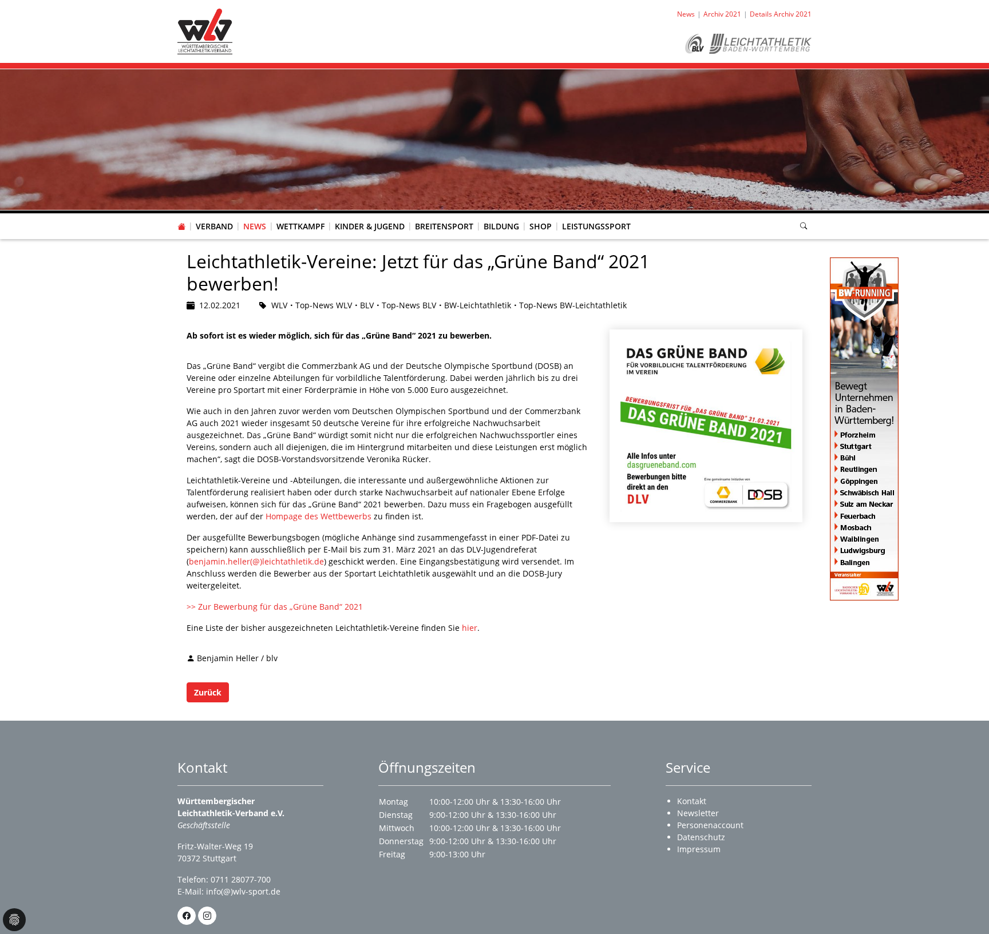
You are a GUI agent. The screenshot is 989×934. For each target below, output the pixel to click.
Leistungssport (596, 226)
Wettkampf (300, 226)
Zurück (207, 692)
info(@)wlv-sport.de (243, 891)
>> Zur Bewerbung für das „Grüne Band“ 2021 (275, 606)
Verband (214, 226)
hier (469, 627)
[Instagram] (207, 916)
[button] (215, 215)
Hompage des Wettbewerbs (318, 516)
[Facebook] (186, 916)
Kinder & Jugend (370, 226)
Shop (540, 226)
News (254, 226)
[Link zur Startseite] (204, 30)
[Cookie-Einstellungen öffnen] (14, 919)
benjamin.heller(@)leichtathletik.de (256, 561)
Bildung (501, 226)
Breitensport (444, 226)
